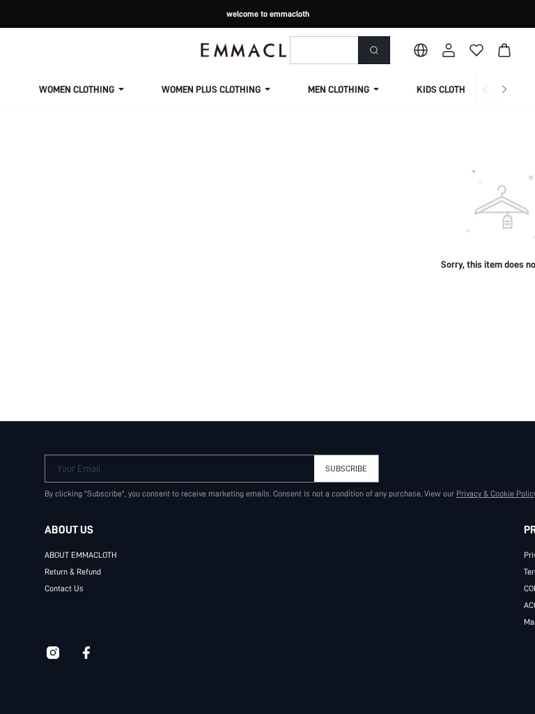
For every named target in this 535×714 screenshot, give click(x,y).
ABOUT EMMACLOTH (81, 555)
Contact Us (64, 588)
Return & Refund (73, 572)
